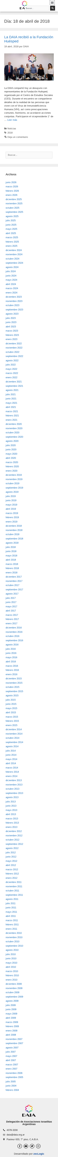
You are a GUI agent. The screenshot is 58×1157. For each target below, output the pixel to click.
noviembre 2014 (14, 733)
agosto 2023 (12, 313)
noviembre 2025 (14, 203)
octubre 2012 (12, 839)
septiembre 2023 (14, 309)
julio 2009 (11, 1005)
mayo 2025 (11, 229)
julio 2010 (11, 954)
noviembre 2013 (14, 784)
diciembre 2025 (14, 199)
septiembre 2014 (14, 742)
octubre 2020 (12, 432)
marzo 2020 (12, 462)
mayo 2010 (11, 962)
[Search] (52, 8)
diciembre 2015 (14, 678)
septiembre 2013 (14, 793)
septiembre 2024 (14, 263)
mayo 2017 (11, 606)
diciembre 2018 (14, 526)
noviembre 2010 (14, 937)
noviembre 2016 (14, 632)
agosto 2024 (12, 267)
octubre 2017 (12, 585)
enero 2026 (11, 195)
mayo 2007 (11, 1056)
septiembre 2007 (14, 1043)
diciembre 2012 (14, 831)
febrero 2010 (12, 975)
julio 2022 (11, 364)
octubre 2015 (12, 687)
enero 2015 (11, 725)
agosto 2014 (12, 746)
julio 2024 (11, 271)
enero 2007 (11, 1068)
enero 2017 (11, 623)
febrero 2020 (12, 466)
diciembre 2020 (14, 424)
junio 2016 (11, 653)
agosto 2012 (12, 848)
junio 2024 (11, 275)
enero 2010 (11, 979)
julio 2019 (11, 496)
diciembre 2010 (14, 933)
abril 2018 (11, 559)
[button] (52, 2)
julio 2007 (11, 1051)
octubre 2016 (12, 636)
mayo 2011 (11, 912)
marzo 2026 (12, 186)
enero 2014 (11, 776)
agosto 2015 (12, 695)
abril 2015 (11, 712)
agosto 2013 (12, 797)
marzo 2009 (12, 1022)
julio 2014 (11, 750)
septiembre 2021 (14, 386)
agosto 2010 (12, 950)
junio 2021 (11, 398)
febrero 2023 (12, 335)
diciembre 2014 (14, 729)
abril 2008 (11, 1035)
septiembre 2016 (14, 640)
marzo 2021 (12, 411)
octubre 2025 (12, 208)
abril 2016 (11, 661)
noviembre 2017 (14, 581)
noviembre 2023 (14, 301)
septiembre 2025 (14, 212)
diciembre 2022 (14, 343)
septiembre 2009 (14, 996)
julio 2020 (11, 445)
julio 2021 (11, 394)
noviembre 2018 (14, 530)
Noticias (11, 128)
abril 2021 (11, 407)
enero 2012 (11, 878)
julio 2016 (11, 649)
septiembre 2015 (14, 691)
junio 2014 (11, 755)
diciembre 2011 (14, 882)
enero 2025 (11, 246)
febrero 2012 (12, 873)
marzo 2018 (12, 564)
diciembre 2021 (14, 381)
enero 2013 (11, 827)
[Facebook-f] (19, 1146)
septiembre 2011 (14, 895)
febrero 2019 (12, 517)
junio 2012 (11, 856)
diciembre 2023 (14, 297)
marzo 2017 (12, 615)
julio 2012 (11, 852)
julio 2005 (11, 1081)
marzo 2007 (12, 1064)
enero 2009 (11, 1030)
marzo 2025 (12, 237)
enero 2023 (11, 339)
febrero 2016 (12, 670)
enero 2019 (11, 521)
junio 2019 (11, 500)
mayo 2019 (11, 504)
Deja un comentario (17, 137)
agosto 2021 (12, 390)
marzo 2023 (12, 330)
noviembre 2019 (14, 479)
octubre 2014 (12, 738)
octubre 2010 (12, 941)
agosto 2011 (12, 899)
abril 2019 (11, 509)
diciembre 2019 (14, 475)
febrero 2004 (12, 1090)
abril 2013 (11, 814)
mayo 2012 (11, 861)
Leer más (12, 120)
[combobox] (36, 8)
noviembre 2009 (14, 988)
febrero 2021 (12, 415)
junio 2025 (11, 224)
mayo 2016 (11, 657)
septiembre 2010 (14, 946)
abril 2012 (11, 865)
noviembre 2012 (14, 835)
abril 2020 (11, 458)
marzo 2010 (12, 971)
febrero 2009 (12, 1026)
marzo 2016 (12, 666)
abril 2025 (11, 233)
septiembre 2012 (14, 844)
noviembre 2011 (14, 886)
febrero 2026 (12, 191)
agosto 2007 (12, 1047)
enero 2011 (11, 929)
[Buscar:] (29, 155)
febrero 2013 (12, 822)
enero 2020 (11, 470)
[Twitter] (32, 1146)
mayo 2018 (11, 555)
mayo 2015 (11, 708)
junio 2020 (11, 449)
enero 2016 (11, 674)
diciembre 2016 (14, 627)
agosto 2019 (12, 492)
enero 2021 (11, 420)
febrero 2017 (12, 619)
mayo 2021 (11, 403)
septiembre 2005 (14, 1077)
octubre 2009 (12, 992)
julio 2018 (11, 547)
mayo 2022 (11, 369)
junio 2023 (11, 322)
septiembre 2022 (14, 356)
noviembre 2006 (14, 1073)
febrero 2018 (12, 568)
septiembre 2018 (14, 538)
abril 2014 (11, 763)
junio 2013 (11, 805)
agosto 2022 (12, 360)
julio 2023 (11, 318)
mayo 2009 (11, 1013)
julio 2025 (11, 220)
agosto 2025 (12, 216)
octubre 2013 (12, 789)
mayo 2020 (11, 454)
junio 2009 (11, 1009)
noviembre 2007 (14, 1039)
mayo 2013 (11, 810)
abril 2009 (11, 1018)
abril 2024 (11, 284)
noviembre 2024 (14, 254)
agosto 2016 (12, 644)
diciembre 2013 (14, 780)
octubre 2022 (12, 352)
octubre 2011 (12, 890)
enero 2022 (11, 377)
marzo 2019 (12, 513)
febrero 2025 (12, 241)
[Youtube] (26, 1146)
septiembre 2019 (14, 487)
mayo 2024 (11, 280)
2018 (10, 132)
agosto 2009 (12, 1001)
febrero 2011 (12, 924)
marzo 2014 (12, 767)
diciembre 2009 (14, 984)
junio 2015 (11, 704)
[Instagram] (38, 1146)
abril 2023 (11, 326)
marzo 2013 (12, 818)
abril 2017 (11, 610)
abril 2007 (11, 1060)
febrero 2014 (12, 772)
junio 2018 (11, 551)
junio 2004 (11, 1085)
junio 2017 (11, 602)
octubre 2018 (12, 534)
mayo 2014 (11, 759)
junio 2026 (11, 182)
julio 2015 (11, 700)
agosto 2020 (12, 441)
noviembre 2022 (14, 347)
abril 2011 (11, 916)
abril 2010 (11, 967)
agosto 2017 (12, 593)
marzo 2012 (12, 869)
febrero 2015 (12, 721)
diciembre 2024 (14, 250)
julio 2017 (11, 598)
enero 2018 (11, 572)
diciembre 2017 (14, 576)
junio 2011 (11, 907)
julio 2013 (11, 801)
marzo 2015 (12, 716)
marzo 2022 (12, 373)
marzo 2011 (12, 920)
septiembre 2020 (14, 437)
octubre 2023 (12, 305)
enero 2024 (11, 292)
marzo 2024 (12, 288)
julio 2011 (10, 903)
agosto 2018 (12, 543)
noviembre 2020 (14, 428)
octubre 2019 (12, 483)
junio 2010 (11, 958)
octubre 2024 (12, 258)
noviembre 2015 (14, 683)
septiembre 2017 (14, 589)
